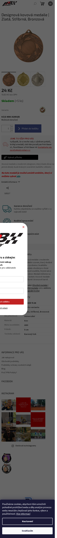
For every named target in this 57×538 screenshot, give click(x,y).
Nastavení (27, 521)
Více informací (23, 513)
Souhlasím (27, 530)
